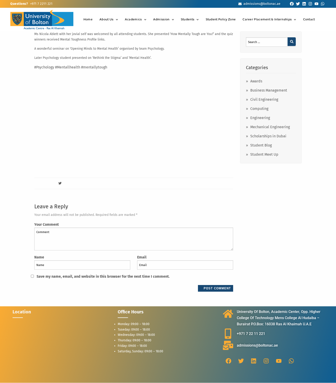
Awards (256, 81)
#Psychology (44, 67)
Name (39, 257)
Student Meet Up (264, 154)
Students (187, 19)
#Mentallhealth (67, 67)
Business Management (268, 90)
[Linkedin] (304, 4)
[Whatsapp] (323, 4)
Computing (259, 108)
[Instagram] (310, 4)
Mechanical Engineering (270, 127)
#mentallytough (94, 67)
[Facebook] (292, 4)
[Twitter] (298, 4)
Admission (161, 19)
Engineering (260, 118)
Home (88, 19)
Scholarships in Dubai (268, 136)
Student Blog (261, 145)
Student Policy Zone (221, 19)
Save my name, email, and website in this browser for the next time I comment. (103, 276)
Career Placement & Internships (267, 19)
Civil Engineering (264, 99)
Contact (309, 19)
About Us (106, 19)
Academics (133, 19)
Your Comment (46, 224)
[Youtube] (316, 4)
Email (142, 257)
